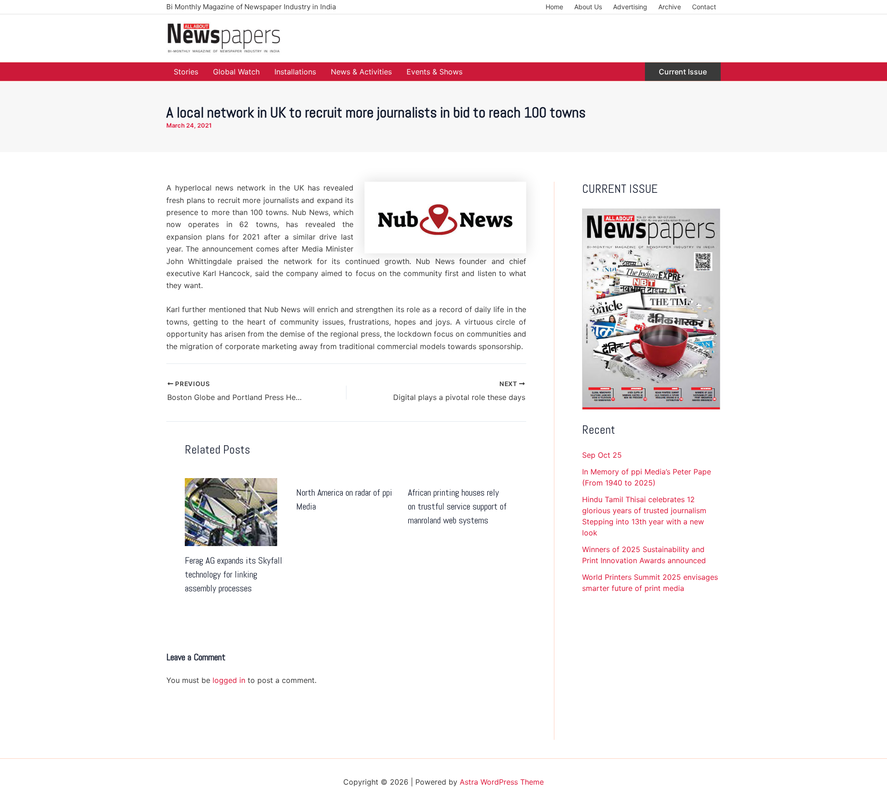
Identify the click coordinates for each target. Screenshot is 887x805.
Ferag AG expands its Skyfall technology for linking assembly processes (233, 574)
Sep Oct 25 (602, 455)
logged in (229, 680)
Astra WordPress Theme (502, 782)
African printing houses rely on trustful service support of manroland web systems (457, 506)
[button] (683, 71)
